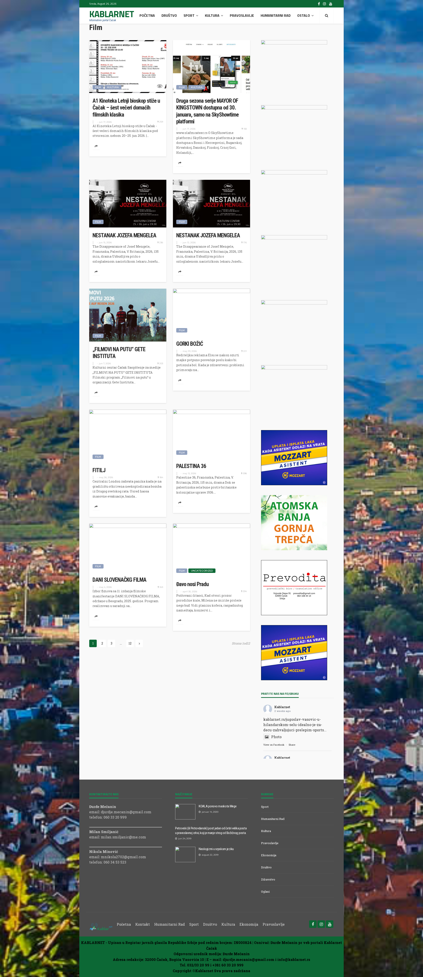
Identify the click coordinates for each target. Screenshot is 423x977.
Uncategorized (202, 570)
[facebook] (318, 3)
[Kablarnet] (100, 924)
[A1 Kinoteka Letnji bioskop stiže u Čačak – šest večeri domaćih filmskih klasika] (127, 66)
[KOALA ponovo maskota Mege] (185, 811)
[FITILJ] (127, 436)
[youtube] (331, 3)
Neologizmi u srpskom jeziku (216, 849)
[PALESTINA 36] (211, 434)
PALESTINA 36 (191, 466)
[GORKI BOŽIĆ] (211, 312)
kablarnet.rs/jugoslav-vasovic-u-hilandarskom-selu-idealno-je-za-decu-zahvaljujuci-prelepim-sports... (295, 724)
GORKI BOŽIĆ (189, 344)
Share (292, 744)
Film (98, 87)
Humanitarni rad (276, 15)
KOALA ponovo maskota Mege (218, 806)
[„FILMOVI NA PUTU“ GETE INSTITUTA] (127, 315)
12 (130, 643)
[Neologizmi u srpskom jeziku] (185, 854)
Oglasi (265, 891)
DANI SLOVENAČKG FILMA (119, 580)
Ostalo (303, 15)
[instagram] (324, 3)
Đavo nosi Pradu (192, 584)
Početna (147, 15)
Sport (189, 15)
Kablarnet (282, 707)
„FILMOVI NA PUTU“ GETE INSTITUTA (119, 353)
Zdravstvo (268, 879)
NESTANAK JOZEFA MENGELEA (124, 235)
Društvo (169, 15)
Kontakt (142, 924)
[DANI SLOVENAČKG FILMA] (127, 548)
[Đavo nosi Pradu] (211, 550)
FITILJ (99, 470)
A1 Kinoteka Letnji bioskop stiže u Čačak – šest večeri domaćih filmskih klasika (126, 108)
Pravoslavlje (242, 15)
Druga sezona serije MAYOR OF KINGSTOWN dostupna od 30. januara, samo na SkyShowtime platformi (207, 111)
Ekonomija (268, 855)
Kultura (212, 15)
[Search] (326, 15)
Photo (276, 736)
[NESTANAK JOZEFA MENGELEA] (127, 203)
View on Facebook (273, 744)
